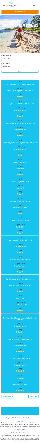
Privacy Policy (20, 421)
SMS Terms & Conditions (20, 429)
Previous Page (8, 396)
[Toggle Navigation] (34, 6)
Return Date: (5, 63)
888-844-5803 (20, 11)
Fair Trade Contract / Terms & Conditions (20, 432)
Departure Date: (6, 55)
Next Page (33, 396)
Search (20, 71)
